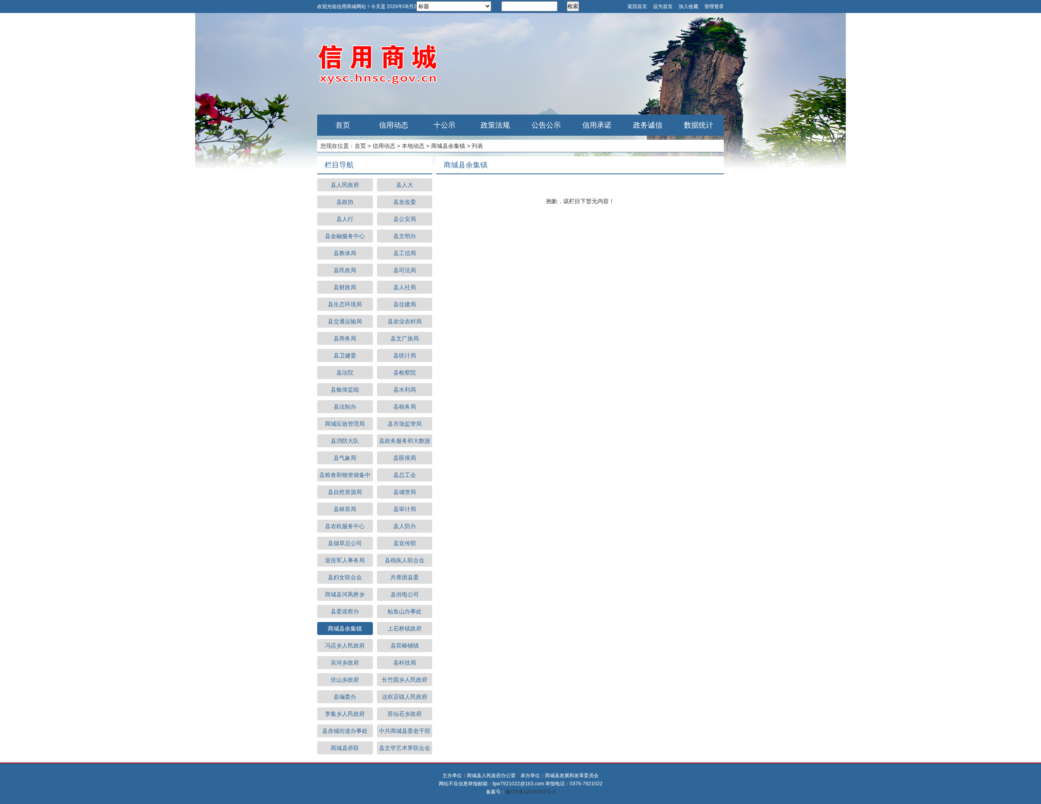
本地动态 (413, 146)
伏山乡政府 (345, 679)
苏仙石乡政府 (405, 714)
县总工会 (404, 475)
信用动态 (393, 125)
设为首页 (663, 6)
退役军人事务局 (345, 560)
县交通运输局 (345, 321)
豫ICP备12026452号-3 (530, 792)
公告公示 (546, 125)
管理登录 (714, 6)
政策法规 (495, 125)
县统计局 (404, 355)
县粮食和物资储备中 (344, 475)
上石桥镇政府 (405, 628)
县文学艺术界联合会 (404, 748)
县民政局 (344, 270)
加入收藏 (688, 6)
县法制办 (344, 406)
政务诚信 (647, 125)
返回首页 (637, 6)
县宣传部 (404, 543)
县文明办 (404, 236)
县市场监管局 (405, 423)
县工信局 (404, 253)
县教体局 (344, 253)
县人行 (344, 219)
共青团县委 (404, 577)
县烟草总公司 (345, 543)
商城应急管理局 (345, 423)
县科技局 (404, 662)
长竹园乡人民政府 (404, 679)
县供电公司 (404, 594)
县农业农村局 (405, 321)
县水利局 (404, 389)
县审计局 (404, 509)
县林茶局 (344, 509)
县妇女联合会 (345, 577)
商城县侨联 (345, 748)
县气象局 (344, 458)
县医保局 (404, 458)
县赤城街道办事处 (345, 731)
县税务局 (404, 406)
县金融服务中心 (345, 236)
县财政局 (344, 287)
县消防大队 (345, 441)
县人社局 (404, 287)
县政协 (344, 202)
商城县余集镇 (448, 146)
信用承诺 (597, 125)
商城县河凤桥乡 (345, 594)
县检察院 (404, 372)
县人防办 (404, 526)
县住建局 (404, 304)
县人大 (404, 185)
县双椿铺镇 (404, 645)
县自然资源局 (345, 492)
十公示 (444, 125)
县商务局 (344, 338)
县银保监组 (345, 389)
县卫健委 (344, 355)
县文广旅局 (404, 338)
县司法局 (404, 270)
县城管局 (404, 492)
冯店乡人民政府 (345, 645)
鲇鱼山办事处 (405, 611)
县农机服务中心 (345, 526)
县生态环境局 (345, 304)
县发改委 (404, 202)
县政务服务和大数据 (404, 441)
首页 (342, 125)
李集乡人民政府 (345, 714)
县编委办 (344, 696)
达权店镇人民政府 (404, 696)
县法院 (344, 372)
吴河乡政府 (345, 662)
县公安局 (404, 219)
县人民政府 (345, 185)
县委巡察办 (345, 611)
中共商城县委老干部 (404, 731)
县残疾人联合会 (405, 560)
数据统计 (698, 125)
